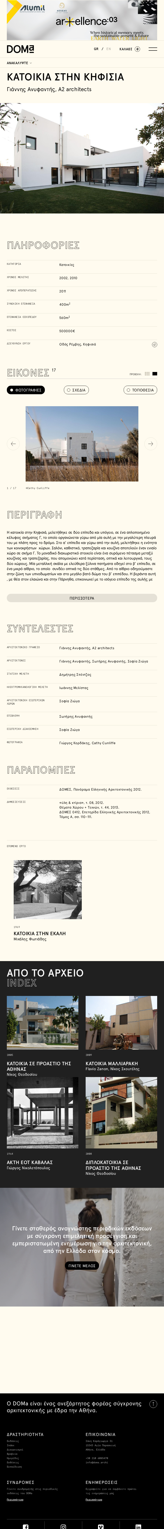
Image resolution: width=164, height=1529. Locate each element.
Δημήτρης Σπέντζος (75, 674)
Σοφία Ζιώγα (138, 661)
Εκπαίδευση (14, 1467)
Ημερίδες (13, 1458)
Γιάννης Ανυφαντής (74, 648)
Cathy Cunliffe (104, 743)
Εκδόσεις (13, 1441)
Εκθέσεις (13, 1462)
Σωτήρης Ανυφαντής (109, 661)
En (108, 49)
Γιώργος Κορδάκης (74, 743)
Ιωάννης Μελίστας (73, 688)
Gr (96, 49)
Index (10, 1445)
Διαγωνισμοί (15, 1450)
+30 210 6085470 (97, 1458)
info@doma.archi (97, 1462)
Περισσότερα (15, 1500)
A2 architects (103, 648)
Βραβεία (12, 1454)
